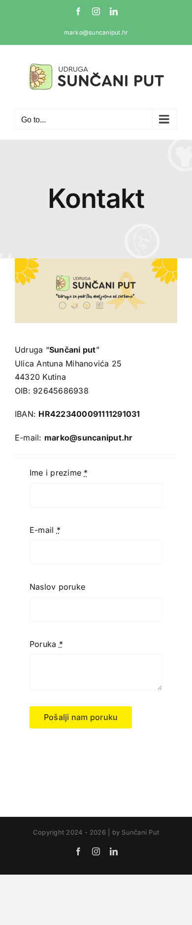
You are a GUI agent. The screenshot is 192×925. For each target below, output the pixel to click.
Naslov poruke (57, 587)
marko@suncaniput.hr (96, 32)
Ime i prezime (59, 473)
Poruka (46, 644)
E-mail (45, 530)
